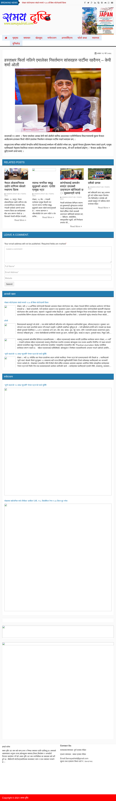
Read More (19, 220)
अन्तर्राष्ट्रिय (67, 37)
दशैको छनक (94, 183)
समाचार (26, 37)
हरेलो (6, 320)
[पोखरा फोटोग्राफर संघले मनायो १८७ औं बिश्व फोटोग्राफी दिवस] (10, 311)
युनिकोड (16, 43)
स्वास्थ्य (95, 37)
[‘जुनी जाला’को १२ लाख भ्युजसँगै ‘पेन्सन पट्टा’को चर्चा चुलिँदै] (10, 362)
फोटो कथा (82, 37)
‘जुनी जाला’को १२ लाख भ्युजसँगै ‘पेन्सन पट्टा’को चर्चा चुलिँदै (25, 353)
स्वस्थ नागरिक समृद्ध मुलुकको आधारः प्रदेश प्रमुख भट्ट (43, 186)
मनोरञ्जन (52, 37)
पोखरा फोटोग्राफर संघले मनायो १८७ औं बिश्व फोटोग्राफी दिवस (44, 2)
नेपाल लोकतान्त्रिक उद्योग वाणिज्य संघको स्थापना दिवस (14, 186)
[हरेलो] (10, 329)
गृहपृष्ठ (15, 37)
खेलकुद (39, 37)
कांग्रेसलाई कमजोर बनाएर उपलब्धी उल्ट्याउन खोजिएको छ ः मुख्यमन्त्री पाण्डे (71, 188)
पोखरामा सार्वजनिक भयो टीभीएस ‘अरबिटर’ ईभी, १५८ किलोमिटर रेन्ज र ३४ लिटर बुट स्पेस (35, 500)
